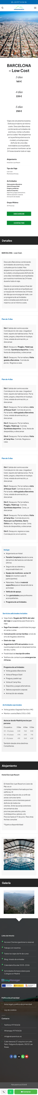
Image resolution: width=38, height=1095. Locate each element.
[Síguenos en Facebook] (11, 1056)
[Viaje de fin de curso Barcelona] (19, 902)
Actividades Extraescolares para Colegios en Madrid (17, 972)
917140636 (16, 1025)
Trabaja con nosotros (12, 948)
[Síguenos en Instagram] (15, 1056)
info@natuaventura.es (13, 1036)
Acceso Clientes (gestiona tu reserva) (19, 942)
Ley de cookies (10, 1010)
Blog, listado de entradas (14, 959)
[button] (2, 8)
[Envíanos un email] (19, 1056)
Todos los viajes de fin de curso (16, 953)
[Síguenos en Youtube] (26, 1056)
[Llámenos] (23, 1056)
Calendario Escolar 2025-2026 (17, 965)
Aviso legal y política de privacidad (18, 1004)
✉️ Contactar (26, 1092)
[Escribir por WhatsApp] (11, 1091)
